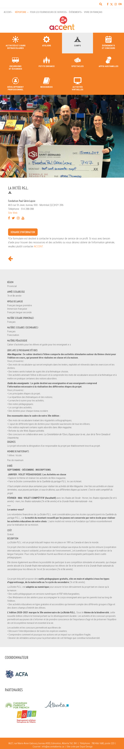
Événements (75, 12)
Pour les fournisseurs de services (48, 12)
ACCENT (38, 246)
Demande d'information (23, 232)
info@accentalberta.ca (53, 746)
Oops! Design (86, 746)
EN (120, 4)
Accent (7, 12)
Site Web (12, 212)
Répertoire (20, 12)
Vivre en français (93, 12)
